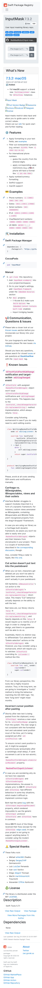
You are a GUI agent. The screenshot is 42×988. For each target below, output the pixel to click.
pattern (16, 35)
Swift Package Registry (20, 5)
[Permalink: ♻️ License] (4, 894)
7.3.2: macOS (16, 78)
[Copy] (31, 49)
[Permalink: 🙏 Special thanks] (4, 852)
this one (18, 557)
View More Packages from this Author (21, 916)
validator (26, 32)
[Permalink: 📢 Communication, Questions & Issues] (4, 327)
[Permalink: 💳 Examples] (4, 197)
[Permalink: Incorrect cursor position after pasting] (4, 713)
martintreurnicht (22, 876)
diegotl (18, 873)
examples (22, 141)
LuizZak (16, 866)
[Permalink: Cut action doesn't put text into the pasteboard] (4, 570)
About (26, 946)
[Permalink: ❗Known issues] (4, 370)
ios (7, 32)
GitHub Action (10, 980)
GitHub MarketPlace (12, 974)
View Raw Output (12, 911)
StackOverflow (26, 356)
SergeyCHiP (21, 860)
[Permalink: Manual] (4, 277)
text (11, 32)
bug (24, 803)
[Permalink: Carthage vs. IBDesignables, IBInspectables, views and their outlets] (4, 501)
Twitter (26, 950)
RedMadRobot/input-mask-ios (24, 40)
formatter (17, 32)
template (9, 35)
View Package (30, 911)
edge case (21, 829)
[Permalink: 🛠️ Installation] (4, 239)
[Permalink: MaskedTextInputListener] (4, 773)
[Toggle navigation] (7, 9)
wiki (20, 124)
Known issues (11, 330)
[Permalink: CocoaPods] (4, 263)
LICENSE (13, 897)
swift (32, 32)
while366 (20, 857)
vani (15, 869)
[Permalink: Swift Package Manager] (4, 245)
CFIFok (21, 882)
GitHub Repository (12, 983)
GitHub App (9, 977)
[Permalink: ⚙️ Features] (4, 138)
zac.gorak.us (28, 953)
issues (30, 353)
